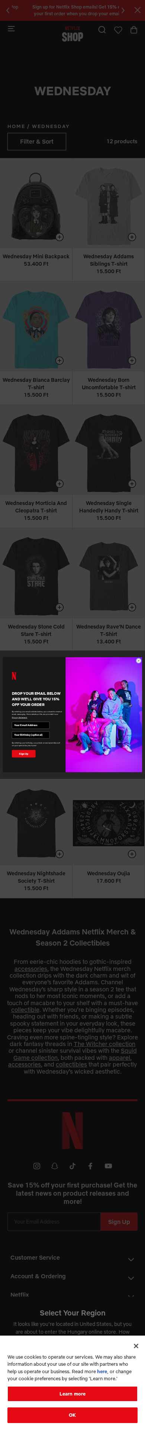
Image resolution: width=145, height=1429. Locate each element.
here (102, 1371)
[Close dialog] (138, 660)
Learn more (72, 1394)
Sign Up (23, 753)
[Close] (136, 1346)
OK (72, 1415)
